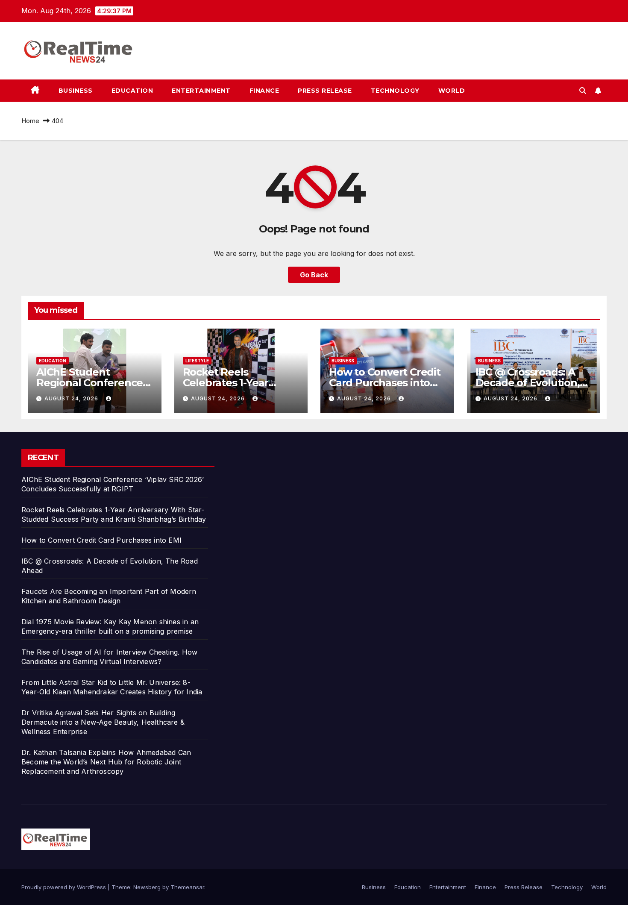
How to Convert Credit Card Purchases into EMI (384, 383)
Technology (395, 90)
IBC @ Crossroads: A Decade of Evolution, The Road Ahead (527, 383)
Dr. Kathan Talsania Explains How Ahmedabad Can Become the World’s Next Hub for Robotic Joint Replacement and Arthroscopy (106, 762)
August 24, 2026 (72, 398)
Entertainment (201, 90)
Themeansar (187, 887)
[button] (582, 90)
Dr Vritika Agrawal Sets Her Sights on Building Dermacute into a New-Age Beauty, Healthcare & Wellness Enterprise (103, 722)
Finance (264, 90)
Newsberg (147, 887)
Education (132, 90)
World (451, 90)
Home (30, 121)
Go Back (314, 274)
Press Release (325, 90)
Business (76, 90)
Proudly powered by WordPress (64, 887)
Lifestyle (197, 360)
